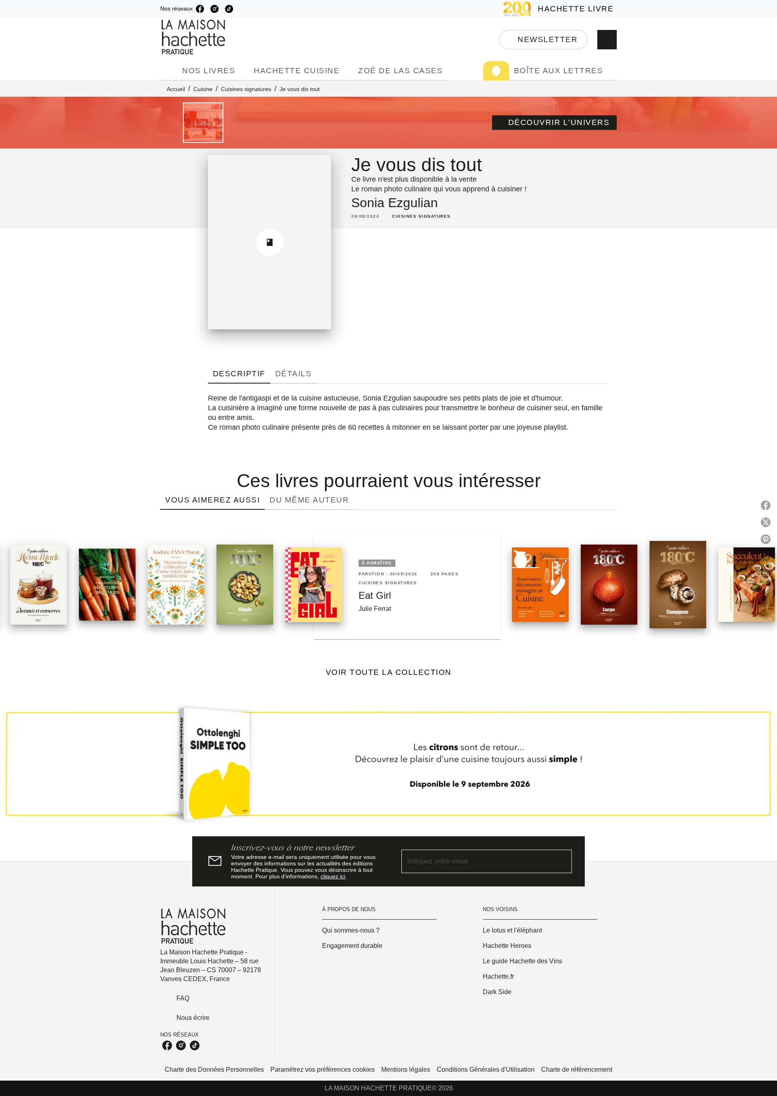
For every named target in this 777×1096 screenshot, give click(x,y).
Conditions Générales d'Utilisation (486, 1069)
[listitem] (200, 9)
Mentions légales (405, 1069)
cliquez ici (333, 876)
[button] (543, 39)
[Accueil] (194, 37)
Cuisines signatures (246, 89)
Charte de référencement (576, 1069)
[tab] (168, 71)
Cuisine (202, 89)
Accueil (176, 89)
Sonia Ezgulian (394, 202)
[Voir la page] (388, 767)
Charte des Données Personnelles (214, 1069)
